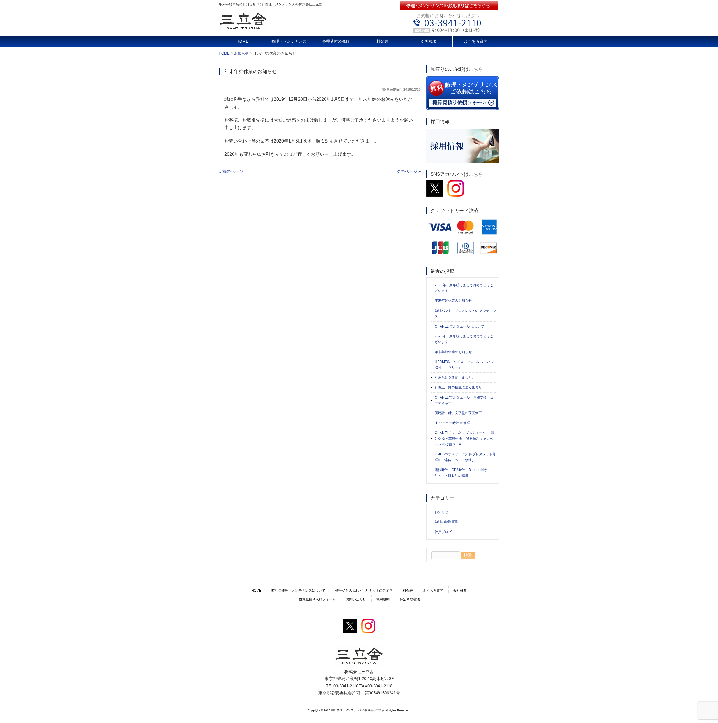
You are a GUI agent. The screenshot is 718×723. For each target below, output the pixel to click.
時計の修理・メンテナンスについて (298, 590)
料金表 (382, 41)
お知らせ (441, 512)
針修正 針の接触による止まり (458, 387)
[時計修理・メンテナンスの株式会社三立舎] (243, 28)
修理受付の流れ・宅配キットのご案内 (364, 590)
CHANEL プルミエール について (459, 326)
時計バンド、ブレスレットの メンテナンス (465, 313)
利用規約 (383, 599)
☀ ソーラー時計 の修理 (452, 423)
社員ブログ (443, 532)
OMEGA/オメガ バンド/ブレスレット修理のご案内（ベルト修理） (465, 457)
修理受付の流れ (335, 41)
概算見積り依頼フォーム (317, 599)
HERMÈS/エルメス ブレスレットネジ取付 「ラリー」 (464, 364)
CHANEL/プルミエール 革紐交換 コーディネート (464, 400)
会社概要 (429, 41)
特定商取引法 (410, 599)
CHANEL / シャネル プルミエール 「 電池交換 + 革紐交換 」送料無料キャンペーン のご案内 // (464, 438)
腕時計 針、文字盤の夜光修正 (458, 413)
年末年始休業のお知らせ (453, 301)
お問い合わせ (356, 599)
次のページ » (408, 171)
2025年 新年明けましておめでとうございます (464, 339)
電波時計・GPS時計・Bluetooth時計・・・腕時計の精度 (461, 472)
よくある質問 (475, 41)
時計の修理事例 (446, 522)
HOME (242, 41)
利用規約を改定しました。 (455, 377)
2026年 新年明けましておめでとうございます (464, 288)
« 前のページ (231, 171)
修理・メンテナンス (289, 41)
